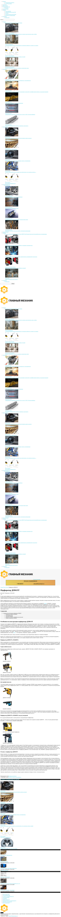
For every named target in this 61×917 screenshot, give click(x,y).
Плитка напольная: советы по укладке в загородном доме (17, 68)
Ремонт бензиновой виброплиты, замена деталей (15, 56)
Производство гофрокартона (11, 149)
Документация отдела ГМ (10, 12)
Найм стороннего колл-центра (11, 279)
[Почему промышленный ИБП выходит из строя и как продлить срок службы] (11, 32)
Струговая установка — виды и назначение (14, 103)
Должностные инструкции (10, 14)
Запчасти (5, 4)
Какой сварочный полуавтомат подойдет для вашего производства (18, 245)
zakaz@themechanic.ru (38, 583)
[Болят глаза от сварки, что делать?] (3, 889)
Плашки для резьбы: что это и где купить (8, 848)
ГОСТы (6, 13)
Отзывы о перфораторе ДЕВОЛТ (11, 618)
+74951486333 (20, 583)
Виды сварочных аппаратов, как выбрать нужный (15, 268)
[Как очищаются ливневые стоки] (11, 206)
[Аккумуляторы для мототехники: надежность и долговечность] (11, 78)
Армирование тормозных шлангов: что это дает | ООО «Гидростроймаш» (20, 114)
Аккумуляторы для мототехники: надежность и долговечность (18, 80)
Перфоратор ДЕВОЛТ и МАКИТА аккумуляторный (14, 617)
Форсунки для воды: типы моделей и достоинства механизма (17, 230)
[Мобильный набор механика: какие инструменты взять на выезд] (11, 136)
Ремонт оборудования (9, 33)
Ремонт (4, 1)
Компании (7, 278)
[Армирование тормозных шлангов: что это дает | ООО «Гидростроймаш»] (11, 112)
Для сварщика (8, 11)
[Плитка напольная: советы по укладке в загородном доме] (11, 65)
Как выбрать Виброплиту (10, 183)
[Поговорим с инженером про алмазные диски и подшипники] (11, 158)
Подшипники (5, 8)
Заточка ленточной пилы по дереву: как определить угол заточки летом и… (20, 172)
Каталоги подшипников (10, 15)
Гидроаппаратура (6, 6)
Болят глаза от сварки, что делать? (7, 890)
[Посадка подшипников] (3, 875)
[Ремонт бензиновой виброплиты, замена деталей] (11, 54)
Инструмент (5, 5)
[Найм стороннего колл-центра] (11, 277)
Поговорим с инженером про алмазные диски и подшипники (17, 160)
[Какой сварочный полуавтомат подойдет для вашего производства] (11, 243)
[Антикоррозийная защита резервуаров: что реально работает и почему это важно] (11, 43)
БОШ (45, 603)
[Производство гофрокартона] (11, 147)
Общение (5, 16)
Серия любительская (9, 615)
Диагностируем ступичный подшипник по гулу (10, 883)
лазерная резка (8, 255)
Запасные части (8, 79)
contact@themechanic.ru (13, 915)
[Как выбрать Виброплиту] (11, 181)
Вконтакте (7, 17)
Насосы (6, 7)
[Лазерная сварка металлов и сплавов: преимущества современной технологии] (11, 254)
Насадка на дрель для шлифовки (14, 777)
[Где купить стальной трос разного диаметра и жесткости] (11, 123)
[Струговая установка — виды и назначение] (11, 101)
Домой (1, 587)
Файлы (4, 10)
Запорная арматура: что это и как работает (13, 196)
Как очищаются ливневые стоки (11, 208)
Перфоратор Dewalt (12, 776)
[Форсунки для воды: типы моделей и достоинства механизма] (11, 228)
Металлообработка (9, 44)
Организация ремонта (9, 2)
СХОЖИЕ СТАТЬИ (4, 779)
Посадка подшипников (5, 876)
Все (6, 22)
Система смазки (8, 3)
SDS (14, 632)
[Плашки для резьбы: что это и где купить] (6, 846)
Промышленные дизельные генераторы (8, 868)
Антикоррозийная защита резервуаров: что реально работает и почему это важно (21, 45)
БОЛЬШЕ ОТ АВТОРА (14, 779)
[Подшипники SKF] (3, 860)
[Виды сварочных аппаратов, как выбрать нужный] (11, 265)
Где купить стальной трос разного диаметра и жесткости (16, 125)
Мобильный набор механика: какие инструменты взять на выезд (18, 138)
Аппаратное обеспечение (10, 267)
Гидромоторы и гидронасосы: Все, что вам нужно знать (16, 219)
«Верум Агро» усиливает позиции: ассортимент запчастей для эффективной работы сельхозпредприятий (26, 91)
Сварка (6, 244)
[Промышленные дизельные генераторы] (3, 867)
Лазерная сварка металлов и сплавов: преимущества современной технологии (21, 256)
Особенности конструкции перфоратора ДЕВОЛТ (12, 613)
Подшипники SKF (4, 861)
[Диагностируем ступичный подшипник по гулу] (3, 882)
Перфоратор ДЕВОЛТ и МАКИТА (11, 614)
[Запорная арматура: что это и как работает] (11, 194)
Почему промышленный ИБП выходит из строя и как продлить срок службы (21, 34)
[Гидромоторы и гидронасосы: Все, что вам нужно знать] (11, 217)
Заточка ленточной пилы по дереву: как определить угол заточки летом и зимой (16, 825)
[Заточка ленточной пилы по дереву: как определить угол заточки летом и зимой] (11, 170)
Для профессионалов (9, 616)
